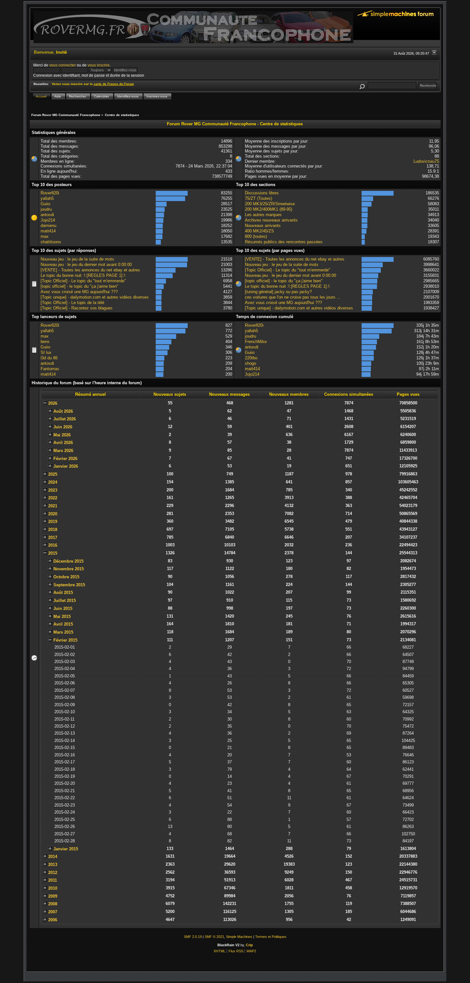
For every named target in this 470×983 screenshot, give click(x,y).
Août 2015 (63, 592)
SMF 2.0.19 (193, 937)
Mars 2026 (63, 450)
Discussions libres (262, 193)
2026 (52, 403)
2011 (52, 880)
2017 (52, 537)
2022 (52, 497)
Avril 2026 (63, 442)
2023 (52, 490)
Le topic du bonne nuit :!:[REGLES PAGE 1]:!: (83, 275)
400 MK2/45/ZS (259, 231)
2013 (52, 864)
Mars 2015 (63, 632)
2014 (52, 856)
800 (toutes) (256, 236)
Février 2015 (65, 640)
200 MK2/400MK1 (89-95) (268, 209)
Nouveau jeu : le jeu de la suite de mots (77, 259)
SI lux (46, 352)
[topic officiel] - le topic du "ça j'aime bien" (79, 286)
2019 (52, 521)
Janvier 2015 (65, 848)
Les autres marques (263, 214)
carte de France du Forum (114, 84)
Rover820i (50, 193)
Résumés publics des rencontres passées (284, 241)
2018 (52, 529)
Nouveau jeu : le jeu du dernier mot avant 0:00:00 (86, 264)
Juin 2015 (62, 608)
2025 (52, 474)
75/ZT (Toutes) (258, 198)
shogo (250, 363)
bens (45, 341)
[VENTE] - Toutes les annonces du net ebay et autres (90, 270)
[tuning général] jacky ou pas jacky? (278, 291)
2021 (52, 505)
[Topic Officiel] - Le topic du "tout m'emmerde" (83, 280)
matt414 (48, 231)
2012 (52, 872)
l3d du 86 (49, 357)
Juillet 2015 (64, 600)
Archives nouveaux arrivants (271, 220)
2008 (52, 903)
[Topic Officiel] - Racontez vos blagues (77, 308)
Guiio (45, 203)
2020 (52, 513)
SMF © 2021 (214, 937)
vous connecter (62, 65)
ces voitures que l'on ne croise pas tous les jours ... (293, 297)
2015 (52, 553)
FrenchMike (256, 341)
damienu (48, 225)
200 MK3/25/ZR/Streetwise (270, 203)
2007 (52, 911)
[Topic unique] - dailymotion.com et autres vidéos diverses (95, 297)
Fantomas (50, 368)
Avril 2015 (63, 624)
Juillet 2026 (64, 419)
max (45, 236)
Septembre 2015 (69, 584)
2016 (52, 545)
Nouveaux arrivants (263, 225)
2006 (52, 919)
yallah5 (47, 198)
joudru (46, 209)
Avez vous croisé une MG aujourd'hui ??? (79, 291)
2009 (52, 896)
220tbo (251, 357)
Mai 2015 (62, 616)
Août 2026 (63, 411)
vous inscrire (99, 65)
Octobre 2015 (66, 576)
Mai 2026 (62, 435)
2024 (52, 482)
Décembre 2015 (68, 561)
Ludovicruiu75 (426, 161)
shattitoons (51, 241)
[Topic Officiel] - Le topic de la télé (72, 302)
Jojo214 (48, 220)
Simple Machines (239, 937)
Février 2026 (65, 458)
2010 (52, 888)
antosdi (47, 214)
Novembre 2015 (68, 568)
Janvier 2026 (65, 466)
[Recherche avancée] (362, 85)
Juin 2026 (62, 427)
